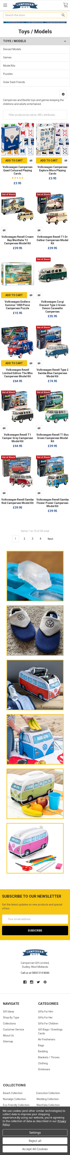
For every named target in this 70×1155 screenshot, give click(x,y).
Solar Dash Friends (14, 82)
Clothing (43, 1063)
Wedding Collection (47, 1099)
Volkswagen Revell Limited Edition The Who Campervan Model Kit (17, 373)
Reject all (35, 1141)
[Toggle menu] (5, 5)
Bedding (43, 1051)
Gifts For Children (48, 1023)
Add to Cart (14, 160)
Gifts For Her (45, 1017)
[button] (63, 94)
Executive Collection (48, 1093)
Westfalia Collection (48, 1105)
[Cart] (65, 5)
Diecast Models (12, 49)
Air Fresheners (46, 1039)
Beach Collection (13, 1093)
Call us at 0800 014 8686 (35, 972)
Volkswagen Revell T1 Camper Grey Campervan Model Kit (17, 438)
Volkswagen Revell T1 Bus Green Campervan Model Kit (52, 438)
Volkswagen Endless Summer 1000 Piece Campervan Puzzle (17, 305)
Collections (9, 1023)
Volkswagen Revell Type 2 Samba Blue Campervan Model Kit (52, 373)
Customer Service (13, 1029)
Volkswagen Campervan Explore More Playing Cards (52, 170)
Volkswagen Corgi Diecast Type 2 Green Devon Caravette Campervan (52, 306)
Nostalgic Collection (14, 1099)
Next (51, 538)
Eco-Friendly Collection (16, 1105)
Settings (35, 1132)
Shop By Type (11, 1017)
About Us (8, 1035)
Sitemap (8, 1041)
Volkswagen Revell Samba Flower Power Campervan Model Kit (52, 503)
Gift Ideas (8, 1011)
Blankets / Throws (49, 1057)
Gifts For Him (45, 1011)
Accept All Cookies (35, 1149)
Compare (31, 160)
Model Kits (9, 65)
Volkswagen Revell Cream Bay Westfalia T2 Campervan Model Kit (17, 240)
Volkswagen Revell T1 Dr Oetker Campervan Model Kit (52, 240)
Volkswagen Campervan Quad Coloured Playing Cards (17, 170)
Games (7, 57)
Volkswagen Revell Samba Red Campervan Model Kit (17, 501)
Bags (41, 1045)
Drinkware (44, 1069)
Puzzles (8, 73)
